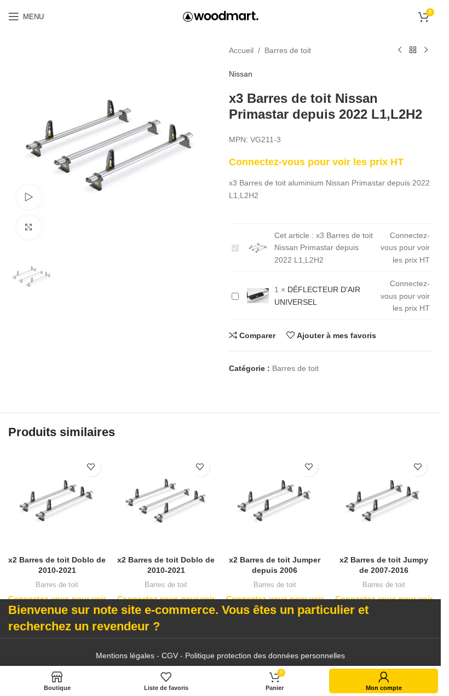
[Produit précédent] (399, 50)
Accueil (241, 50)
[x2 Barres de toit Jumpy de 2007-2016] (384, 501)
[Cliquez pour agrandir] (28, 227)
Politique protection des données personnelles (265, 655)
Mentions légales (125, 655)
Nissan (240, 73)
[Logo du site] (220, 15)
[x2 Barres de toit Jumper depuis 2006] (275, 501)
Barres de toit (287, 50)
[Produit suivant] (426, 50)
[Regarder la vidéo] (28, 197)
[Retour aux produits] (412, 50)
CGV (170, 655)
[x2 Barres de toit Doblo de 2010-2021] (57, 501)
